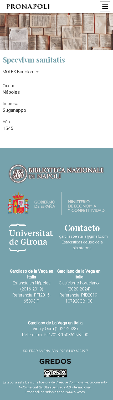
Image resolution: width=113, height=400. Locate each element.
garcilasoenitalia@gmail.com (83, 236)
